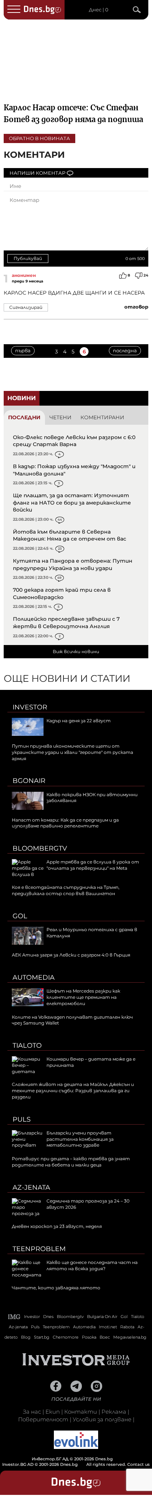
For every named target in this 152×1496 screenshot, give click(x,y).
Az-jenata (31, 1187)
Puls (22, 1119)
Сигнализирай (25, 307)
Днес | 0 (98, 9)
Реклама (113, 1411)
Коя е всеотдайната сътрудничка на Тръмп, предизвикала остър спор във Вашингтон (66, 890)
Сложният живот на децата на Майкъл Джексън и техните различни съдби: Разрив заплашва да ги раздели (73, 1091)
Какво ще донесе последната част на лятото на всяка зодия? (92, 1265)
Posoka (89, 1337)
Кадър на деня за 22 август (78, 720)
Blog (26, 1337)
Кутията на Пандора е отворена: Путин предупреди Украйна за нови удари (72, 564)
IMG (14, 1316)
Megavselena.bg (129, 1337)
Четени (60, 417)
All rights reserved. (64, 1461)
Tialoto (27, 1045)
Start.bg (41, 1337)
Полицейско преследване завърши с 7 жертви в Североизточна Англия (66, 623)
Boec (105, 1337)
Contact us (138, 1464)
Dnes (48, 1316)
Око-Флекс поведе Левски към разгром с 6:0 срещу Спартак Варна (74, 441)
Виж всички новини (76, 651)
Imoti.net (108, 1326)
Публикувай (28, 258)
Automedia (34, 977)
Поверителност (43, 1419)
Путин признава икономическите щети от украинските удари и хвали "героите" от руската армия (72, 752)
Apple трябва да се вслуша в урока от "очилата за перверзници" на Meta (92, 865)
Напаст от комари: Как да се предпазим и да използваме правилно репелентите (65, 823)
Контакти (80, 1411)
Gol (20, 916)
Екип (52, 1411)
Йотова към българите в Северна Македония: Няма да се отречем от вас (69, 535)
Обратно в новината (39, 138)
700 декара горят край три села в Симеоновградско (62, 594)
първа (23, 350)
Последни (24, 417)
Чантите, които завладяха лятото (56, 1287)
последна (125, 350)
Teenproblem (39, 1249)
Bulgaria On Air (102, 1316)
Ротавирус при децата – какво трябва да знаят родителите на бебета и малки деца (71, 1162)
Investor (30, 707)
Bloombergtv (40, 848)
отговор (136, 307)
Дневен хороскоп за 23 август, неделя (57, 1226)
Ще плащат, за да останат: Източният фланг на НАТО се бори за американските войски (72, 502)
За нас (32, 1411)
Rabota (127, 1326)
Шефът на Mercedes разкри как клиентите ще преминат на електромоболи (83, 997)
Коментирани (102, 417)
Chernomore (66, 1337)
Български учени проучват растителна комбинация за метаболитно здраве (80, 1139)
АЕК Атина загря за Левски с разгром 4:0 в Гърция (71, 955)
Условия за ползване (102, 1419)
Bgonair (29, 781)
